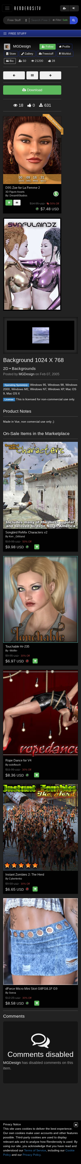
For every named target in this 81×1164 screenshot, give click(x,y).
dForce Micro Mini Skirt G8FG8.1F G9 (31, 988)
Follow (49, 46)
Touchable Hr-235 (17, 646)
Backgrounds (24, 368)
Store (12, 53)
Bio (11, 60)
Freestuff (47, 53)
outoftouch (15, 764)
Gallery (28, 53)
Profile (65, 46)
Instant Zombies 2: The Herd (24, 874)
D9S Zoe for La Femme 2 (22, 187)
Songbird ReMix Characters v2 (26, 532)
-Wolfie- (13, 650)
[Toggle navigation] (7, 8)
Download (34, 90)
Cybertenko (15, 878)
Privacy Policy (31, 1154)
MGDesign (26, 374)
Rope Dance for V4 (18, 760)
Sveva (12, 992)
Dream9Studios (18, 195)
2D (5, 368)
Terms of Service (35, 1150)
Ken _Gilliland (17, 536)
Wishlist (66, 53)
